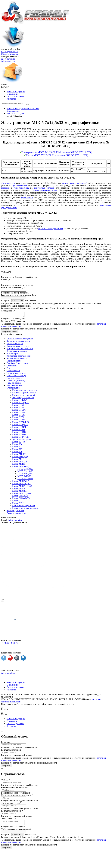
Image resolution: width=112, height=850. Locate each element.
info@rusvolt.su (8, 59)
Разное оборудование (16, 513)
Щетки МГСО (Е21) (21, 493)
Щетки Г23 (17, 449)
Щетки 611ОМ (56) (21, 498)
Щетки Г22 (17, 447)
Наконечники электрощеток (25, 508)
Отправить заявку (9, 331)
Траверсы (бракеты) (16, 380)
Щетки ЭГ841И (19, 432)
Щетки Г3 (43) (18, 442)
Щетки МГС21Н (19, 491)
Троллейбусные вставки (23, 397)
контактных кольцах (44, 188)
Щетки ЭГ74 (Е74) (20, 422)
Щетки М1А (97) (20, 456)
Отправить (6, 765)
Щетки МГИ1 (18, 464)
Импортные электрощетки (24, 390)
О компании (12, 94)
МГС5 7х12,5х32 (25, 474)
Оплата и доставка (15, 96)
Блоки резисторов (15, 343)
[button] (56, 84)
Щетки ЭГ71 (18, 417)
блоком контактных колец (44, 190)
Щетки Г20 (17, 444)
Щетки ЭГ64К (18, 415)
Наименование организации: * (15, 787)
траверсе (5, 188)
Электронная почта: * (11, 803)
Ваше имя (5, 742)
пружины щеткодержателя (50, 228)
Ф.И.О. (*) (6, 272)
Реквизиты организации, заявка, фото (18, 295)
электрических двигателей (74, 183)
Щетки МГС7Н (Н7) (21, 483)
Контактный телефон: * (12, 811)
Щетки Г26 (17, 451)
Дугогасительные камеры (18, 346)
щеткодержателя (19, 185)
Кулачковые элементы (17, 358)
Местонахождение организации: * (17, 795)
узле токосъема (21, 188)
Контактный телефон (11, 750)
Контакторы (12, 353)
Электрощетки (8, 183)
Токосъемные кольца (16, 375)
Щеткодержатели (15, 385)
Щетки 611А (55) (20, 496)
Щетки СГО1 (18, 501)
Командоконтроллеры (17, 351)
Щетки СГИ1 (18, 503)
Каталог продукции (16, 91)
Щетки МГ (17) (19, 459)
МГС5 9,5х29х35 (25, 478)
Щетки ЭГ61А (19, 410)
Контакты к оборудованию (19, 356)
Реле (9, 368)
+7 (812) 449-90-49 (9, 51)
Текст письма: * (8, 818)
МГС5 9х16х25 (24, 476)
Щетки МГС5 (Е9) (20, 466)
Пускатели (12, 366)
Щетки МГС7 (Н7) (20, 481)
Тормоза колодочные (16, 373)
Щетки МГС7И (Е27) (22, 486)
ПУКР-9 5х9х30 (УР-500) (23, 505)
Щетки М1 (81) (19, 454)
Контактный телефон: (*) (12, 287)
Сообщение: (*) (8, 311)
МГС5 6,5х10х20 (25, 471)
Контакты (11, 99)
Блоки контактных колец (18, 341)
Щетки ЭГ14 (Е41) (20, 402)
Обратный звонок (9, 54)
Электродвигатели (15, 510)
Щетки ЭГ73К (18, 420)
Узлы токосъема (14, 383)
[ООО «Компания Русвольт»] (35, 23)
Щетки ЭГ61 (18, 407)
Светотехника (13, 370)
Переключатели (14, 361)
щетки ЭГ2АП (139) (21, 439)
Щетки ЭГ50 (18, 405)
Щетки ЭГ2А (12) (20, 437)
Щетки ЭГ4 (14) (19, 400)
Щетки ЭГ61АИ (19, 412)
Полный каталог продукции (20, 339)
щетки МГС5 (27, 198)
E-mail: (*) (5, 279)
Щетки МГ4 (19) (19, 461)
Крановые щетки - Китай (24, 395)
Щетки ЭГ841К (19, 434)
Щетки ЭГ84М (19, 427)
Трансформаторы (15, 378)
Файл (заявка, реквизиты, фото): (16, 829)
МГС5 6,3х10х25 (25, 469)
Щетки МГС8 (18, 488)
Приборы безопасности (17, 363)
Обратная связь (8, 61)
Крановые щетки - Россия (24, 393)
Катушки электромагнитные (20, 348)
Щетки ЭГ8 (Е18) (20, 424)
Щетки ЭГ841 (18, 429)
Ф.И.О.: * (5, 780)
